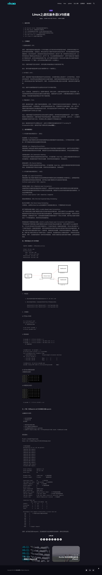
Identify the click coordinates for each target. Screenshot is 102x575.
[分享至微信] (44, 539)
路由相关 (89, 3)
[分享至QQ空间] (50, 539)
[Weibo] (93, 570)
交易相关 (82, 3)
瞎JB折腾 (18, 570)
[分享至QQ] (41, 539)
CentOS (29, 245)
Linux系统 (51, 125)
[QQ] (86, 570)
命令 (25, 413)
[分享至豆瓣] (52, 539)
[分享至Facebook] (55, 539)
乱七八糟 (76, 3)
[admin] (38, 18)
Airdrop (59, 3)
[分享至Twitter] (58, 539)
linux (65, 3)
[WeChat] (89, 570)
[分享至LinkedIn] (61, 539)
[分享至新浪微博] (47, 539)
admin (41, 18)
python (70, 3)
